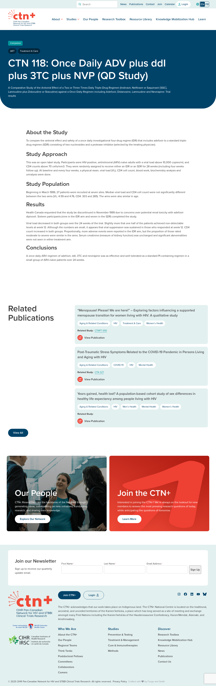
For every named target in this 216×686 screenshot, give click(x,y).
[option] (207, 4)
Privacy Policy (120, 681)
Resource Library (141, 19)
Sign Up (195, 569)
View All (18, 433)
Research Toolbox (114, 19)
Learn (202, 19)
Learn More (129, 519)
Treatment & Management (123, 640)
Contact (150, 4)
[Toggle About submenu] (62, 19)
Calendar (170, 4)
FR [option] (207, 4)
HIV (115, 323)
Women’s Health (154, 323)
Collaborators (66, 667)
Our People (90, 19)
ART (12, 51)
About (56, 19)
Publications (136, 4)
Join (159, 4)
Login (185, 4)
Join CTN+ (69, 595)
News (123, 4)
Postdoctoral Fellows (70, 656)
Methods (113, 651)
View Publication (94, 338)
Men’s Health (129, 406)
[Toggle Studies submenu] (78, 19)
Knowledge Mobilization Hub (175, 19)
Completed (15, 43)
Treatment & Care (29, 51)
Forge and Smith (156, 681)
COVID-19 (119, 365)
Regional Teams (67, 645)
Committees (65, 661)
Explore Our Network (32, 519)
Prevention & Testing (120, 634)
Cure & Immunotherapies (123, 645)
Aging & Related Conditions (93, 323)
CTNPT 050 (101, 330)
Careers (62, 672)
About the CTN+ (67, 634)
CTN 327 (99, 372)
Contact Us (164, 661)
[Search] (80, 4)
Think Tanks (65, 651)
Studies (71, 19)
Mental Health (146, 365)
